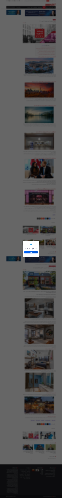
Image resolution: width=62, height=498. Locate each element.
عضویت (31, 252)
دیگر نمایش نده (31, 254)
